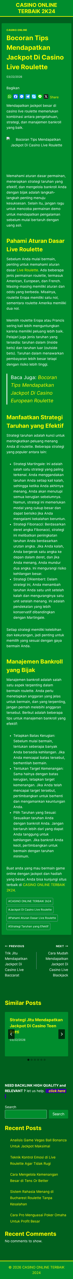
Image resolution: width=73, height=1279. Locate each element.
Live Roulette (27, 270)
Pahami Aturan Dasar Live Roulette (32, 917)
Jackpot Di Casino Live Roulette (30, 909)
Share (54, 97)
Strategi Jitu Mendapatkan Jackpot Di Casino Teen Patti (36, 1025)
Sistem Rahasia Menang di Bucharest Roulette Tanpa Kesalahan (32, 1198)
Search (10, 1107)
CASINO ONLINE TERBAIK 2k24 (29, 901)
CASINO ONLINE (16, 29)
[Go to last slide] (11, 1034)
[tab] (28, 1060)
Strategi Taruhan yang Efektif (28, 926)
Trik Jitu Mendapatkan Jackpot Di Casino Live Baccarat (16, 961)
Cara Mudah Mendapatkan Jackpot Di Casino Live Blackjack (57, 961)
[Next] (61, 1034)
